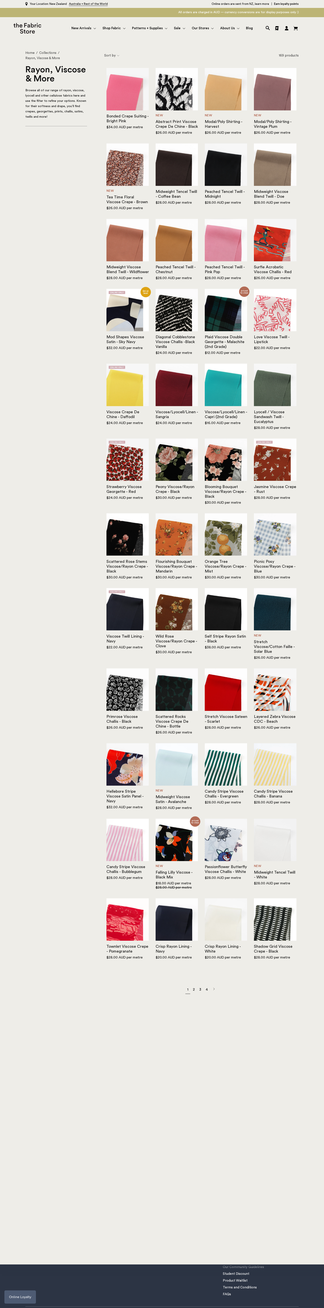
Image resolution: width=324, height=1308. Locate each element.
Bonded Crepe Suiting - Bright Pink (127, 118)
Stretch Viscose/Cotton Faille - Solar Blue (274, 646)
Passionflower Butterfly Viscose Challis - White (226, 869)
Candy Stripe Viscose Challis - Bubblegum (125, 869)
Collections (47, 53)
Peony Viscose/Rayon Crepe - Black (175, 489)
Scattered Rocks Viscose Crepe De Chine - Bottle (172, 721)
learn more (262, 3)
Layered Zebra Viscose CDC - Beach (275, 719)
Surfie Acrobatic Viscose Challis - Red (273, 269)
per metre (124, 127)
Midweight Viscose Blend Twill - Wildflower (127, 269)
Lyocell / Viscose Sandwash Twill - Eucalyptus (269, 417)
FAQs (227, 1294)
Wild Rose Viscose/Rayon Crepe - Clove (176, 641)
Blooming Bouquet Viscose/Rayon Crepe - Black (225, 491)
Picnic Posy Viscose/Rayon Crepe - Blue (274, 566)
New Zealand (58, 3)
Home (30, 53)
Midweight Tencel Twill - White (274, 874)
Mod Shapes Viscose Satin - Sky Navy (125, 339)
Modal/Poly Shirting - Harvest (223, 124)
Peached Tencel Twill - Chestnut (176, 269)
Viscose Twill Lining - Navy (125, 638)
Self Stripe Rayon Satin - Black (225, 638)
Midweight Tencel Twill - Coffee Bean (176, 194)
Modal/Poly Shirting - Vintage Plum (272, 124)
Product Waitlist (235, 1280)
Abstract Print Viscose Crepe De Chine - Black (177, 124)
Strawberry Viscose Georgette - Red (124, 489)
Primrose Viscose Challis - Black (122, 719)
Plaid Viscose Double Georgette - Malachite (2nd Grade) (224, 342)
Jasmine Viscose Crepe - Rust (275, 489)
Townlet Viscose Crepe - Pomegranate (127, 948)
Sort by (110, 55)
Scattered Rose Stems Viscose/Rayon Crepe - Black (127, 566)
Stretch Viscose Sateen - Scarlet (226, 719)
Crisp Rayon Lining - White (223, 948)
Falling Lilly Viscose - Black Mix (174, 874)
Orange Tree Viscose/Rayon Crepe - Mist (225, 566)
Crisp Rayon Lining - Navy (174, 948)
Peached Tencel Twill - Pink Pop (225, 269)
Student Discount (236, 1273)
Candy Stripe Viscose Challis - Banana (273, 793)
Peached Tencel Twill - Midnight (225, 194)
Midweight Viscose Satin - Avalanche (173, 799)
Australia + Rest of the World (88, 3)
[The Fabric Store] (28, 28)
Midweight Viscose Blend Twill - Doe (271, 194)
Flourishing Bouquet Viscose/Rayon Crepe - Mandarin (176, 566)
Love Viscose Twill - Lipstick (271, 339)
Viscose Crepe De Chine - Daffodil (122, 414)
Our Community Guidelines (243, 1267)
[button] (83, 28)
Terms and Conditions (240, 1287)
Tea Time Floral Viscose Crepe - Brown (127, 199)
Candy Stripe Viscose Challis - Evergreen (224, 793)
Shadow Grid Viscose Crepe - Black (273, 948)
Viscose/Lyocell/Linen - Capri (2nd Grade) (226, 414)
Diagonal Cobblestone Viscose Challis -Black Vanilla (175, 342)
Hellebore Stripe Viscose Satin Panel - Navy (124, 796)
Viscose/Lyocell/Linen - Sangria (177, 414)
